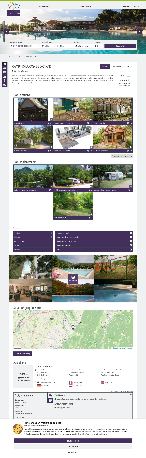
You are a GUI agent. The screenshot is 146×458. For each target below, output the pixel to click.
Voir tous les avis (124, 86)
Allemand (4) (45, 385)
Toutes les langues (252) (47, 382)
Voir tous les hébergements (122, 156)
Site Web (105, 66)
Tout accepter (73, 440)
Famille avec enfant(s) (79, 370)
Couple (42, 372)
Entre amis (107, 372)
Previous (6, 31)
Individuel (43, 375)
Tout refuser (73, 446)
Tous (42, 370)
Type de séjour (77, 42)
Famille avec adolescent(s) (112, 370)
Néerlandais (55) (78, 385)
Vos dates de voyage (47, 42)
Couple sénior (76, 372)
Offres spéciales (86, 6)
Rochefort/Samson (20, 71)
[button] (73, 327)
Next (139, 31)
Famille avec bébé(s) (110, 375)
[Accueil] (13, 5)
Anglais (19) (108, 382)
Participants (97, 42)
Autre (73, 375)
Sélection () (126, 6)
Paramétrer (73, 452)
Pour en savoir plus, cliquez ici (96, 434)
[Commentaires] (50, 395)
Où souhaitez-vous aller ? (16, 42)
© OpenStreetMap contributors (121, 348)
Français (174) (77, 382)
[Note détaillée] (50, 400)
